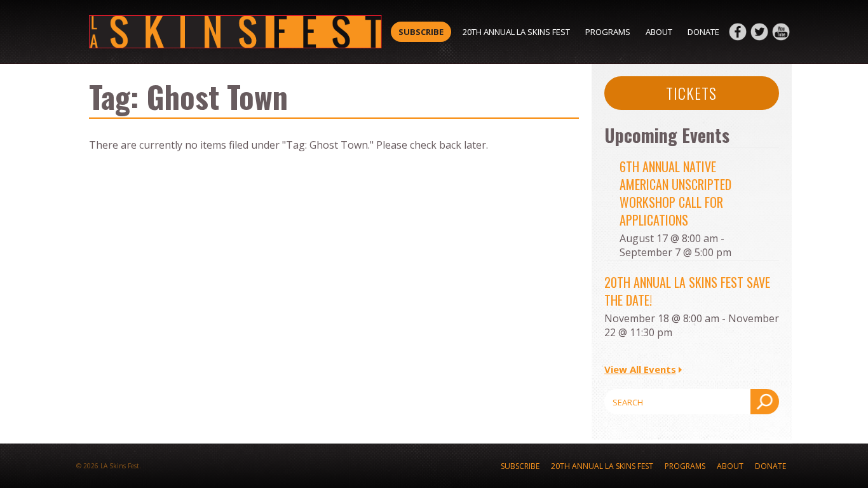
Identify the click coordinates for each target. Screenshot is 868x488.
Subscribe (421, 31)
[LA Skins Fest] (235, 32)
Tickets (691, 92)
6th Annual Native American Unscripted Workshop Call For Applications (675, 193)
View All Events (640, 369)
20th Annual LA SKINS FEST (516, 31)
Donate (703, 31)
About (659, 31)
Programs (607, 31)
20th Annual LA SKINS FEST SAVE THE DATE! (687, 291)
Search (764, 401)
